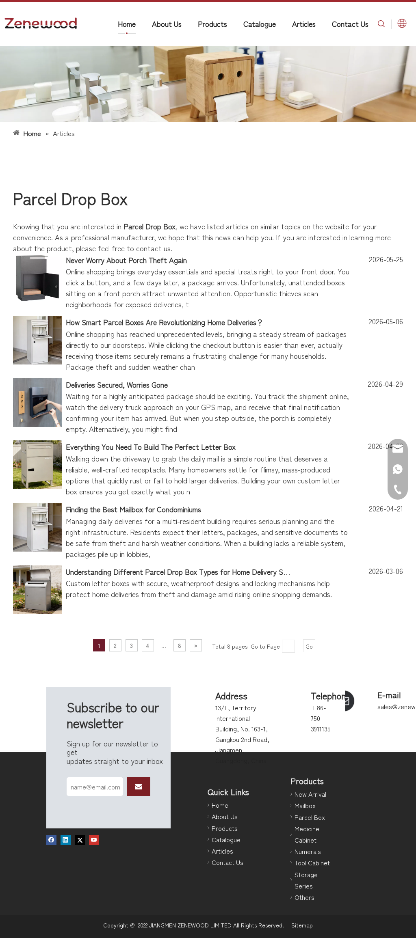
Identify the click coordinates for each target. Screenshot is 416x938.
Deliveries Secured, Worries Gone (117, 384)
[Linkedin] (66, 839)
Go (309, 646)
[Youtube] (94, 839)
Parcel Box (310, 817)
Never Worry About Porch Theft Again (126, 259)
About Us (167, 23)
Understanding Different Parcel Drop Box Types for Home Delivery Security (185, 571)
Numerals (308, 851)
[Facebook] (51, 839)
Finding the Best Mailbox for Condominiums (133, 509)
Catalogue (259, 23)
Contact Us (350, 23)
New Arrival (310, 794)
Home (127, 23)
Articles (304, 23)
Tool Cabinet (312, 862)
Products (212, 23)
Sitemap (302, 925)
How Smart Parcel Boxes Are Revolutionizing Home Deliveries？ (165, 322)
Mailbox (305, 805)
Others (304, 897)
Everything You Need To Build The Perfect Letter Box (151, 446)
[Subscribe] (138, 786)
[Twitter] (80, 839)
